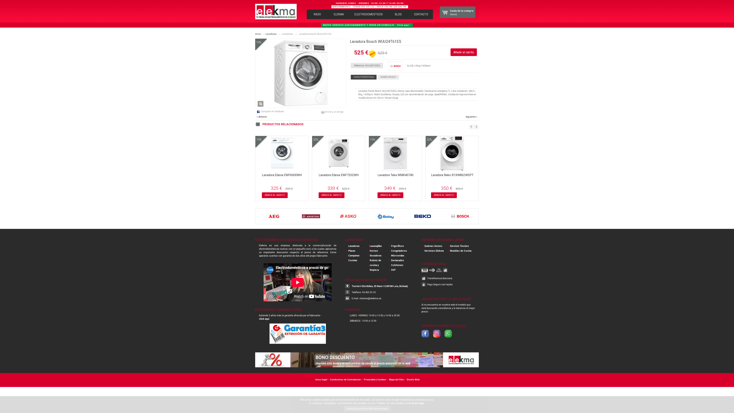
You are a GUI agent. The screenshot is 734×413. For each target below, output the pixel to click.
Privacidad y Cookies (375, 379)
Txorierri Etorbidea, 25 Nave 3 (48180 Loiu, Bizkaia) (380, 286)
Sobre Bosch (388, 77)
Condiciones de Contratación (345, 379)
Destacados (397, 260)
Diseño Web (413, 379)
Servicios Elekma (434, 251)
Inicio (258, 34)
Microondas (397, 255)
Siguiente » (471, 116)
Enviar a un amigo (334, 112)
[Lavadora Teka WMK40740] (395, 168)
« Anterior (262, 116)
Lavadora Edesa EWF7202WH (339, 175)
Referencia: (359, 65)
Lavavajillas (376, 246)
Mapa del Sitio (396, 379)
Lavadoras (271, 34)
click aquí (264, 319)
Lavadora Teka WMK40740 (395, 175)
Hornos (374, 251)
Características (364, 77)
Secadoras (376, 255)
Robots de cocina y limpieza (375, 265)
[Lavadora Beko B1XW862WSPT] (452, 168)
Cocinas (352, 260)
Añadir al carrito (275, 195)
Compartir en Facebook (272, 111)
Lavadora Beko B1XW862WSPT (452, 175)
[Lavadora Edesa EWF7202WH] (338, 168)
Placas (351, 251)
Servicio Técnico (459, 246)
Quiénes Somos (433, 246)
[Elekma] (276, 11)
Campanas (354, 255)
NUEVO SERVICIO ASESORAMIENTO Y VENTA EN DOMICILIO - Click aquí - (367, 25)
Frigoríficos (397, 246)
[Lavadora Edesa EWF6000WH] (282, 168)
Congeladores (399, 251)
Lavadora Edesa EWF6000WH (282, 175)
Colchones (397, 265)
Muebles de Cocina (460, 251)
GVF (393, 270)
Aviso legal (321, 379)
